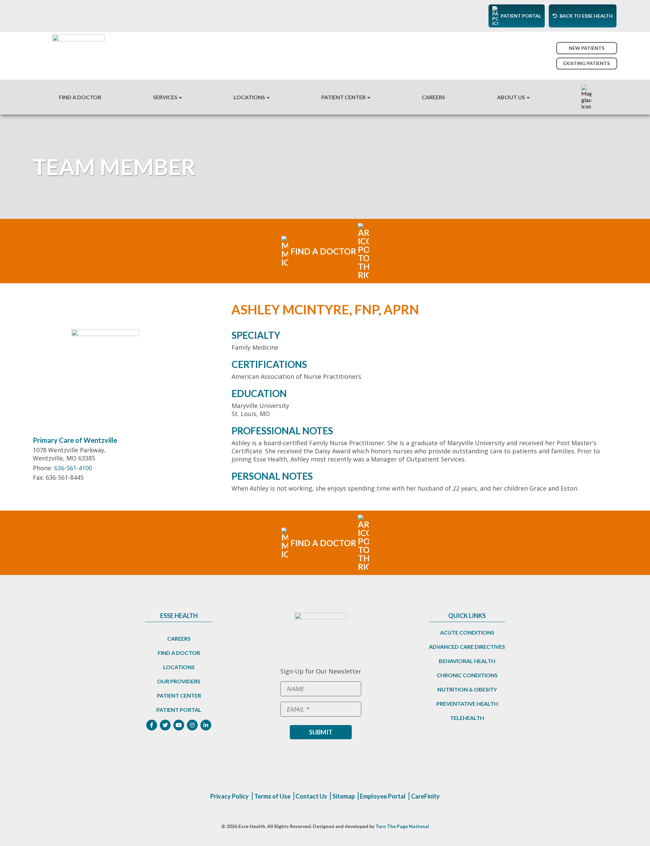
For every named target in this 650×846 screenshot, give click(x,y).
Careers (433, 97)
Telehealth (467, 718)
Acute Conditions (467, 632)
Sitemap (343, 796)
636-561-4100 (73, 468)
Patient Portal (178, 709)
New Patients (586, 48)
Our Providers (178, 681)
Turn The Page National (402, 826)
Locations (249, 97)
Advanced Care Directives (467, 646)
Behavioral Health (467, 661)
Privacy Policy (229, 796)
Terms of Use (272, 796)
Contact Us (311, 796)
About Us (511, 97)
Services (165, 97)
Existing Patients (586, 63)
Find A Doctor (80, 97)
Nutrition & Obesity (467, 689)
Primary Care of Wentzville (75, 440)
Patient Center (343, 97)
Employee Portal (383, 796)
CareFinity (425, 796)
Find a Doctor (179, 652)
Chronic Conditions (467, 675)
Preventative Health (467, 703)
